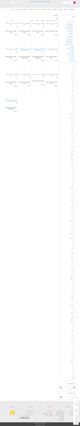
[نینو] (74, 70)
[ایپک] (74, 149)
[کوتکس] (74, 269)
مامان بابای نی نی (18, 9)
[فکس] (74, 185)
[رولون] (74, 93)
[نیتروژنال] (74, 121)
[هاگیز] (74, 287)
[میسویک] (74, 77)
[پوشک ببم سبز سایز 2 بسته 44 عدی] (11, 24)
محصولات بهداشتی (69, 37)
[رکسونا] (74, 141)
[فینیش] (74, 116)
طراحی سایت (42, 425)
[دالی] (74, 139)
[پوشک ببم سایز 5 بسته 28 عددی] (51, 24)
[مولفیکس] (74, 297)
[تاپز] (74, 302)
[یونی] (74, 371)
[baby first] (74, 320)
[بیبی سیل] (74, 118)
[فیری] (74, 325)
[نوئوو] (74, 205)
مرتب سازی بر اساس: (54, 20)
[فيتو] (74, 100)
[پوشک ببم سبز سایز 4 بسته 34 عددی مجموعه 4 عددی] (38, 50)
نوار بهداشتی (70, 33)
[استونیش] (74, 157)
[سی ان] (74, 123)
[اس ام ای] (74, 152)
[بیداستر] (74, 167)
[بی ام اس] (74, 233)
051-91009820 (48, 415)
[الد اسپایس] (74, 113)
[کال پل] (74, 215)
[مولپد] (74, 231)
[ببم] (74, 310)
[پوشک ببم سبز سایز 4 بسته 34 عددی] (38, 24)
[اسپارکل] (74, 300)
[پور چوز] (74, 146)
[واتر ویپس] (74, 98)
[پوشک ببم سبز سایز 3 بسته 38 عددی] (24, 24)
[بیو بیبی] (74, 277)
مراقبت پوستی (54, 9)
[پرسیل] (74, 333)
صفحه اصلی (56, 15)
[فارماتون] (74, 154)
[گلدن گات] (74, 195)
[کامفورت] (74, 358)
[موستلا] (74, 315)
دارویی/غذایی (25, 9)
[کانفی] (74, 264)
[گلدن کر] (74, 144)
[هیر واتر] (74, 75)
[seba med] (74, 279)
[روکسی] (74, 356)
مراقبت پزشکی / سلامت (68, 28)
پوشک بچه (60, 9)
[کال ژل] (74, 213)
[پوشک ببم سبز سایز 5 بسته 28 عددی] (11, 50)
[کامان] (74, 83)
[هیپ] (74, 369)
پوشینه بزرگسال (70, 29)
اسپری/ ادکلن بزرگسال (69, 41)
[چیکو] (74, 364)
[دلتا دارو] (74, 103)
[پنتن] (74, 111)
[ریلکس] (74, 254)
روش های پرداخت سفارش (59, 415)
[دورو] (74, 182)
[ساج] (74, 180)
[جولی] (74, 295)
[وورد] (74, 223)
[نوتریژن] (74, 131)
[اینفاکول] (74, 200)
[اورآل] (74, 366)
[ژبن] (74, 106)
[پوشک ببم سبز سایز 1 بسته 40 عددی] (51, 50)
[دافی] (74, 80)
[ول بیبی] (74, 198)
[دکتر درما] (74, 305)
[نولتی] (74, 95)
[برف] (74, 328)
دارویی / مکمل (70, 39)
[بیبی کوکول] (74, 221)
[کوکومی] (74, 249)
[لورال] (74, 108)
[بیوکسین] (74, 164)
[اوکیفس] (74, 159)
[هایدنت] (74, 169)
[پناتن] (74, 376)
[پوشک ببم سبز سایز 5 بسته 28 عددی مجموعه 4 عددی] (11, 101)
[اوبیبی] (74, 90)
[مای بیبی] (74, 256)
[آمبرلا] (74, 85)
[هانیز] (74, 244)
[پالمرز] (74, 330)
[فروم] (74, 210)
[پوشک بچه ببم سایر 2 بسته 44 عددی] (24, 75)
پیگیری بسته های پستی (60, 413)
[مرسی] (74, 241)
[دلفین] (74, 341)
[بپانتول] (74, 274)
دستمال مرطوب (72, 9)
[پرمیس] (74, 261)
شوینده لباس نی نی (41, 9)
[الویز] (74, 272)
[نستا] (74, 251)
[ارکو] (74, 190)
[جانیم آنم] (74, 343)
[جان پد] (74, 323)
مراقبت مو (71, 35)
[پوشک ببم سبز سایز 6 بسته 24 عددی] (11, 75)
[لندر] (74, 192)
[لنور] (74, 136)
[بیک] (74, 172)
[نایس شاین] (74, 238)
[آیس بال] (74, 72)
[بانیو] (74, 246)
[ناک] (74, 284)
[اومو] (74, 175)
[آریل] (74, 353)
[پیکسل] (74, 88)
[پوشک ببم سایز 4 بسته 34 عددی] (38, 74)
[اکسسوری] (74, 187)
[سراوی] (74, 162)
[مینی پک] (74, 267)
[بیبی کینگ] (74, 259)
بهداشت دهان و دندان (69, 44)
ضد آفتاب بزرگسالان (69, 42)
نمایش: (11, 20)
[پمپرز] (74, 348)
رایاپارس (36, 425)
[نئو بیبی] (74, 177)
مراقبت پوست (70, 31)
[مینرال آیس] (74, 307)
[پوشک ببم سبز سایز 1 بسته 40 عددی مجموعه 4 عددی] (24, 50)
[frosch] (74, 318)
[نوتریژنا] (74, 129)
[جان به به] (74, 346)
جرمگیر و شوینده (70, 26)
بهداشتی (48, 9)
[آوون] (74, 218)
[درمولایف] (74, 126)
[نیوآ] (74, 374)
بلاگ (12, 9)
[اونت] (74, 134)
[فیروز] (74, 236)
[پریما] (74, 351)
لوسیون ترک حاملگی (69, 24)
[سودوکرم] (74, 361)
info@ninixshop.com (46, 413)
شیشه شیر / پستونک (32, 9)
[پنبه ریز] (74, 228)
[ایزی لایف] (74, 226)
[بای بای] (74, 208)
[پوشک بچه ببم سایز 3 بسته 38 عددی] (51, 75)
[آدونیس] (74, 335)
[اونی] (74, 292)
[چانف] (74, 338)
